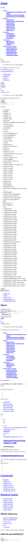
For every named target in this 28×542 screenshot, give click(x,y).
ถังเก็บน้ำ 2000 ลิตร (10, 24)
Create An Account (6, 309)
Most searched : (5, 291)
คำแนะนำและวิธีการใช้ (10, 36)
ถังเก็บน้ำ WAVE (7, 297)
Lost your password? (6, 316)
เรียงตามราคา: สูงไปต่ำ (8, 411)
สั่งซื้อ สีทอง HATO (10, 41)
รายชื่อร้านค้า (9, 44)
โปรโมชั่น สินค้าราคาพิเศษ (11, 47)
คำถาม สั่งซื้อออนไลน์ (10, 35)
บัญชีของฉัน (6, 76)
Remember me (6, 314)
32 (4, 420)
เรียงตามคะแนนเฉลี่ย (8, 405)
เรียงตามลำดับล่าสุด (7, 407)
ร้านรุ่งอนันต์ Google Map (7, 69)
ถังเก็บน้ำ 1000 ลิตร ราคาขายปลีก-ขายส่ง (15, 21)
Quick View (6, 433)
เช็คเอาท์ (5, 78)
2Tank (4, 3)
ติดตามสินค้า (6, 80)
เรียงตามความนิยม (7, 404)
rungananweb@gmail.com (7, 71)
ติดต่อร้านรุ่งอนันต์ (10, 33)
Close (2, 60)
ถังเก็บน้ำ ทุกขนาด (10, 30)
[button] (14, 58)
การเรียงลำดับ (6, 402)
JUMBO (5, 295)
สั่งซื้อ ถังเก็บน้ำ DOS (10, 43)
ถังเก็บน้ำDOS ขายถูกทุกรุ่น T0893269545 (15, 15)
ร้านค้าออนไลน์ (7, 475)
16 (4, 419)
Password (3, 313)
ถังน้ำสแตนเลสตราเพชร (8, 299)
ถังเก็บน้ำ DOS (6, 293)
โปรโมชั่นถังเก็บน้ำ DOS (11, 51)
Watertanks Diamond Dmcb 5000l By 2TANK (14, 441)
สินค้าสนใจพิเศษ (7, 74)
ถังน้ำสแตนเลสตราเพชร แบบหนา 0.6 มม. (13, 436)
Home (2, 384)
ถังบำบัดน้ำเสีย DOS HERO (9, 301)
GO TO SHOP (19, 64)
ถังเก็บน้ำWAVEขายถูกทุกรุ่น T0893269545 (15, 16)
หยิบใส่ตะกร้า (6, 431)
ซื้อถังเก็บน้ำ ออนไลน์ (9, 494)
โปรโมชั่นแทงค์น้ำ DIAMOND (12, 55)
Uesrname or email (6, 311)
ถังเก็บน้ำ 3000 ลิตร (10, 26)
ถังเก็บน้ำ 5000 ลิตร (10, 27)
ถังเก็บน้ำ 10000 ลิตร (10, 29)
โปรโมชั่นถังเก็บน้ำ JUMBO (11, 52)
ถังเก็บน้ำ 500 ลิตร (10, 20)
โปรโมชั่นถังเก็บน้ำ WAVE (11, 53)
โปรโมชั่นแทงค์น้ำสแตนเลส (11, 49)
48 (4, 422)
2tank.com (21, 530)
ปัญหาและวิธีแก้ (9, 38)
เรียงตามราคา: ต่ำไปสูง (8, 409)
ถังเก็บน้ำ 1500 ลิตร (10, 23)
